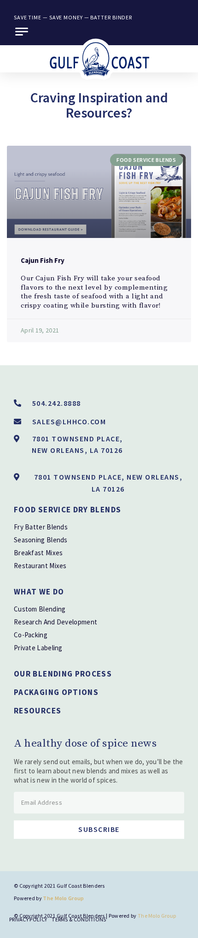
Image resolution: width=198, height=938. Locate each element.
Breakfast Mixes (38, 552)
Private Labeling (38, 647)
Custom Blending (40, 609)
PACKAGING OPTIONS (56, 692)
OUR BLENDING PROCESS (63, 674)
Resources (37, 711)
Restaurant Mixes (40, 565)
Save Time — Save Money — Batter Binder (73, 17)
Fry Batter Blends (41, 526)
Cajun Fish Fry (42, 260)
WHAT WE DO (39, 592)
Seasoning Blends (41, 539)
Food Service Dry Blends (67, 510)
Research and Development (55, 621)
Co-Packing (30, 634)
